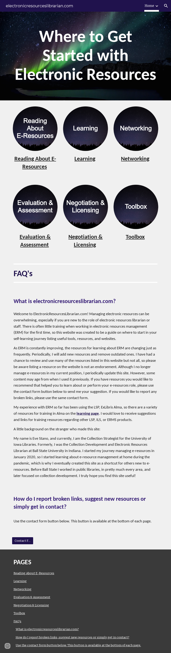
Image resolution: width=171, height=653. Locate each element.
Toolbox (19, 613)
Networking (22, 589)
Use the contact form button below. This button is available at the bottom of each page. (78, 645)
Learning (20, 581)
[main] (85, 56)
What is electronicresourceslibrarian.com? (47, 629)
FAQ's (17, 621)
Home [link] (149, 6)
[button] (166, 6)
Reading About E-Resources (34, 573)
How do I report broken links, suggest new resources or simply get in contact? (72, 637)
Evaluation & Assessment (32, 597)
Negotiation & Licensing (31, 605)
